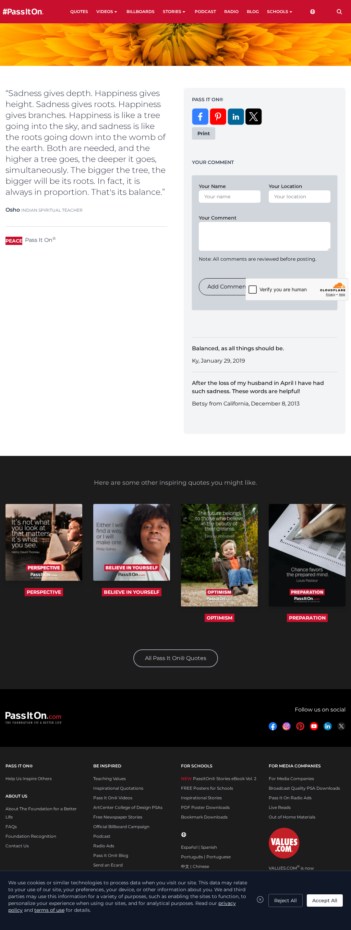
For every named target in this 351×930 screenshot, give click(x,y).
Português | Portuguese (206, 856)
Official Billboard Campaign (121, 826)
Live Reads (280, 807)
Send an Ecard (108, 865)
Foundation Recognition (30, 836)
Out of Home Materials (292, 817)
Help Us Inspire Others (28, 778)
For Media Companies (291, 778)
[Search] (339, 11)
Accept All (324, 900)
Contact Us (17, 845)
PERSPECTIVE (44, 592)
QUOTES (79, 11)
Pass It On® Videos (112, 797)
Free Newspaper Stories (117, 817)
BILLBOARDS (140, 11)
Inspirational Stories (201, 797)
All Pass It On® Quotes (175, 658)
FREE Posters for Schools (207, 788)
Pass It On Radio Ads (290, 797)
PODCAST (205, 11)
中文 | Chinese (195, 866)
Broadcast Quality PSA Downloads (304, 788)
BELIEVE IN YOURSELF (131, 592)
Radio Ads (103, 845)
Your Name (212, 186)
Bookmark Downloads (204, 817)
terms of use (49, 910)
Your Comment (218, 218)
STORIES (172, 11)
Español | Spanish (199, 847)
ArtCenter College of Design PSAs (127, 807)
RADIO (231, 11)
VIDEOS (104, 11)
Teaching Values (109, 778)
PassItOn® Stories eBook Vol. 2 (218, 778)
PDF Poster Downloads (205, 807)
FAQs (11, 826)
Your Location (285, 186)
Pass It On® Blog (110, 855)
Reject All (285, 900)
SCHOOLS (277, 11)
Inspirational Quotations (118, 788)
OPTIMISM (219, 618)
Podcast (101, 836)
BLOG (253, 11)
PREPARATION (307, 618)
